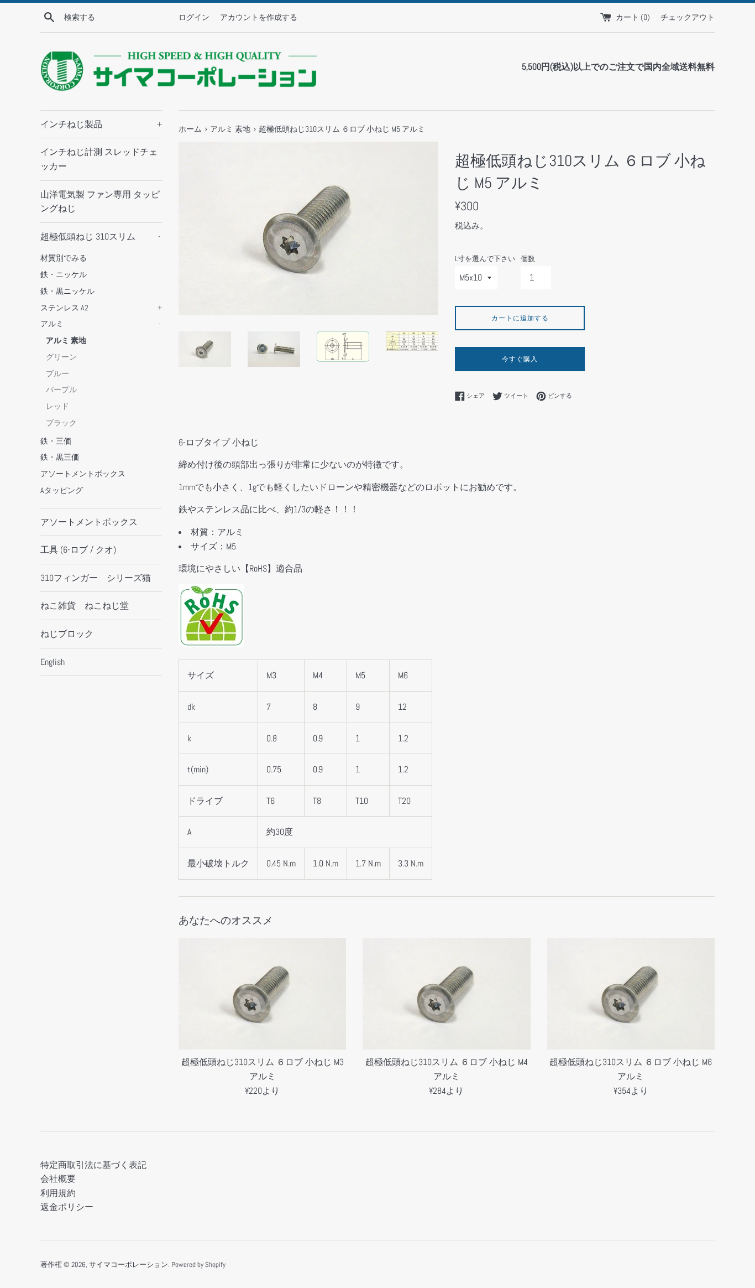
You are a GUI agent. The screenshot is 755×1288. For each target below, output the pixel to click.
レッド (57, 406)
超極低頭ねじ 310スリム (100, 236)
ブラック (61, 423)
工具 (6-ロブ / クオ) (78, 549)
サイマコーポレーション (128, 1264)
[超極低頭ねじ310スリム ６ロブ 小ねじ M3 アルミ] (262, 994)
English (52, 662)
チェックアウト (687, 17)
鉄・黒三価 (59, 457)
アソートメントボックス (82, 474)
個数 (528, 258)
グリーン (61, 357)
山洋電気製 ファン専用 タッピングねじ (100, 202)
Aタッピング (61, 490)
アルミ (100, 324)
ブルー (57, 373)
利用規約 (58, 1193)
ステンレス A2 (101, 308)
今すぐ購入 (520, 359)
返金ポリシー (66, 1207)
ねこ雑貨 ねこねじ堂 (84, 605)
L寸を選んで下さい (485, 258)
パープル (61, 389)
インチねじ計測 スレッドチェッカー (99, 159)
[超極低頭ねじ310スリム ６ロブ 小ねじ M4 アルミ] (446, 994)
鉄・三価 (55, 441)
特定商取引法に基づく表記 (93, 1165)
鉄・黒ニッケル (67, 291)
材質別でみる (63, 258)
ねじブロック (66, 634)
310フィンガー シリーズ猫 (95, 578)
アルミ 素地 (66, 340)
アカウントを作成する (258, 17)
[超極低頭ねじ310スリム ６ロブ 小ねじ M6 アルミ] (631, 994)
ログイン (194, 17)
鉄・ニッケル (63, 274)
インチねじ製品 (101, 124)
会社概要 (58, 1179)
